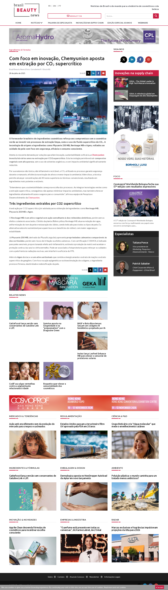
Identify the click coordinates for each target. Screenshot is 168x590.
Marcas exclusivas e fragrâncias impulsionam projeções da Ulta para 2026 (135, 528)
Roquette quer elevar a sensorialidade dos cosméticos (54, 386)
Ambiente (117, 468)
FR (49, 6)
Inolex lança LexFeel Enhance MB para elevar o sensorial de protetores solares (91, 355)
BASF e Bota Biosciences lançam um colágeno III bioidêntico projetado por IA (91, 325)
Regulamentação (71, 416)
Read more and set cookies (115, 587)
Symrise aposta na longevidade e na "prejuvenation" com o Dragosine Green (54, 327)
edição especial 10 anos (119, 23)
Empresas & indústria (73, 519)
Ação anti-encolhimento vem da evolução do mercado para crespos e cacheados (32, 425)
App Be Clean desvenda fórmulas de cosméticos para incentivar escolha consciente (27, 530)
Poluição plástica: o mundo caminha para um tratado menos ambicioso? (134, 477)
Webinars (143, 23)
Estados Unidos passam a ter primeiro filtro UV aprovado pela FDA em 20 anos (82, 425)
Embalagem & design (72, 468)
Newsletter (75, 16)
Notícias (35, 23)
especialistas (124, 234)
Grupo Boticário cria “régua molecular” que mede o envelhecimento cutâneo (133, 425)
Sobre (50, 577)
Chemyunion (98, 155)
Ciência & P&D (119, 416)
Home (18, 23)
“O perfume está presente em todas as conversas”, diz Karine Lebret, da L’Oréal (80, 528)
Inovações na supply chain (90, 23)
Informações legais (112, 577)
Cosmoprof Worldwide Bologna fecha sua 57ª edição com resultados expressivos (136, 185)
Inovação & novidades (23, 519)
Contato (60, 577)
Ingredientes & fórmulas (20, 50)
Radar (115, 519)
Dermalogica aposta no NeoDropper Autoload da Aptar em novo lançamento (83, 477)
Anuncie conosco (77, 577)
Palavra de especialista (60, 23)
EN (54, 6)
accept (160, 587)
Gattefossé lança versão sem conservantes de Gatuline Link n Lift (24, 325)
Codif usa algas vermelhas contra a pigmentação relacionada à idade (22, 386)
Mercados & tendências (23, 416)
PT (60, 6)
